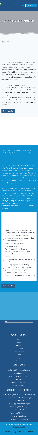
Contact (19, 361)
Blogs (19, 358)
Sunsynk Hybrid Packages (19, 407)
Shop (19, 355)
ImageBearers (19, 427)
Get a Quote (31, 5)
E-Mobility (19, 379)
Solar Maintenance (19, 373)
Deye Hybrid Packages (19, 410)
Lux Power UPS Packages (19, 419)
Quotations (19, 348)
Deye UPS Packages (19, 416)
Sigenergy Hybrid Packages (19, 404)
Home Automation (19, 382)
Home (19, 339)
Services (19, 345)
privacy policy (10, 432)
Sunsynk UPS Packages (19, 413)
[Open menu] (22, 5)
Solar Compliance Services (19, 376)
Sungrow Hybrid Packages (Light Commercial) (19, 399)
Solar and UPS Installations (19, 370)
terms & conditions (25, 432)
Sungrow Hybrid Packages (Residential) (19, 395)
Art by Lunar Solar (19, 385)
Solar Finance (19, 351)
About (19, 342)
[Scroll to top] (34, 430)
